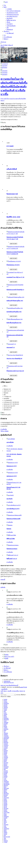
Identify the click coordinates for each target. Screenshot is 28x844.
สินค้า (5, 7)
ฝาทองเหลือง (15, 691)
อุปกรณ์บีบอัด (10, 442)
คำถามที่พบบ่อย (8, 37)
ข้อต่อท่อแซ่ (10, 29)
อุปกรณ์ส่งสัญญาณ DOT (13, 508)
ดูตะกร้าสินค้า (4, 45)
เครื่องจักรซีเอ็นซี (12, 169)
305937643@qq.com (9, 682)
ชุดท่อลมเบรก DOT (12, 476)
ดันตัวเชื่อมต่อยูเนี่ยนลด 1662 (14, 322)
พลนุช (21, 691)
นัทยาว (5, 691)
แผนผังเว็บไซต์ (23, 687)
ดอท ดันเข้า (10, 18)
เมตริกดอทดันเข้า (11, 25)
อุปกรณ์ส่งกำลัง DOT (12, 16)
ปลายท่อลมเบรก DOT (12, 12)
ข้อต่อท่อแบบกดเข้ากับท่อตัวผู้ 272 (15, 289)
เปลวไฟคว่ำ (10, 24)
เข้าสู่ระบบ (3, 42)
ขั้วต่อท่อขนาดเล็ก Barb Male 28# (15, 371)
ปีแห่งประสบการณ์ (12, 194)
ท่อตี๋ (2, 691)
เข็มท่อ (8, 22)
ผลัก (8, 27)
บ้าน (5, 5)
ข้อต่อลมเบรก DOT (12, 466)
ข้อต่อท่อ (9, 528)
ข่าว (5, 35)
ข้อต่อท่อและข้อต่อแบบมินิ (13, 518)
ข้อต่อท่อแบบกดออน (12, 548)
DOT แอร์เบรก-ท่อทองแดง (13, 10)
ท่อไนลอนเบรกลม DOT (13, 14)
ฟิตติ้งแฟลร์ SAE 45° (12, 558)
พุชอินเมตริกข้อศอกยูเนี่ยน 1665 (15, 300)
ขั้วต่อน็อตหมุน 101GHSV (13, 264)
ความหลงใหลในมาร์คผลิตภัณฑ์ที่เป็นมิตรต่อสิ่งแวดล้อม (14, 87)
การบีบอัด (9, 9)
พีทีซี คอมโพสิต (11, 538)
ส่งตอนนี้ (3, 579)
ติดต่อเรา (6, 38)
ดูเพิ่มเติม (3, 587)
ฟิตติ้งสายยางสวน (11, 20)
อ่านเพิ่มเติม (10, 445)
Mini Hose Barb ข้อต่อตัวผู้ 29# (14, 358)
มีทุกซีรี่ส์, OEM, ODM (13, 217)
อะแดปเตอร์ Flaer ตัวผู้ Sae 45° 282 (15, 277)
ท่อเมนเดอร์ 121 (11, 347)
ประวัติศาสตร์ (10, 33)
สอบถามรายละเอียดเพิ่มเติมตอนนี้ (9, 685)
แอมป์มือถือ (4, 689)
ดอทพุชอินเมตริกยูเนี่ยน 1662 (14, 311)
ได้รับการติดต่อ (4, 431)
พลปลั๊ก (10, 691)
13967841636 (7, 681)
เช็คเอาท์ (10, 45)
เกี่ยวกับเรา (6, 31)
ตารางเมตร (10, 146)
